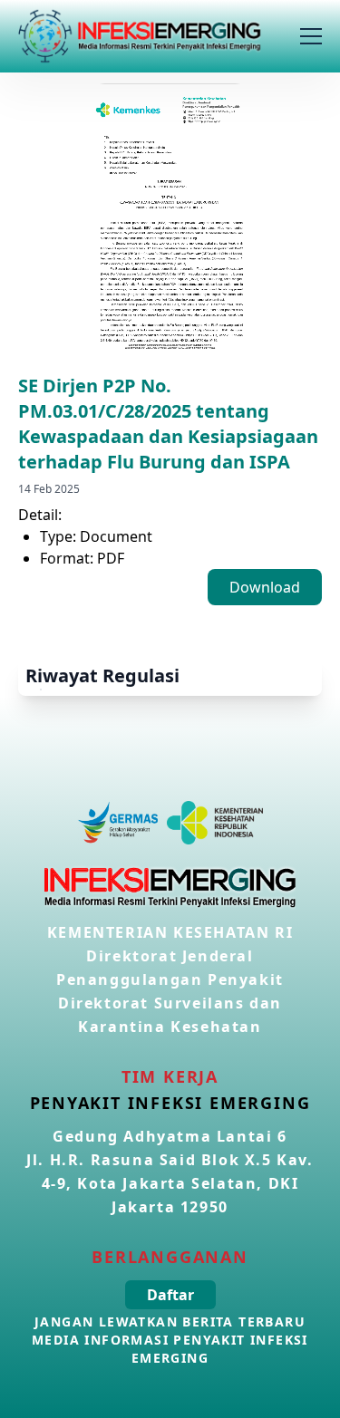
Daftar (170, 1295)
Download (264, 587)
